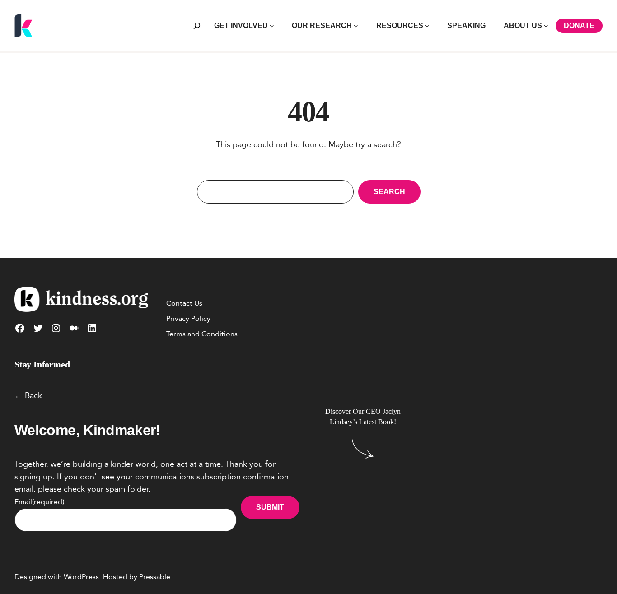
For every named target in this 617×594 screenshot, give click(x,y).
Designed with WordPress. (57, 577)
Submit (270, 507)
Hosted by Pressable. (137, 577)
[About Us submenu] (546, 25)
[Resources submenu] (427, 25)
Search (389, 191)
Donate (579, 25)
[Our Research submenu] (356, 25)
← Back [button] (28, 395)
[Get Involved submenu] (272, 25)
